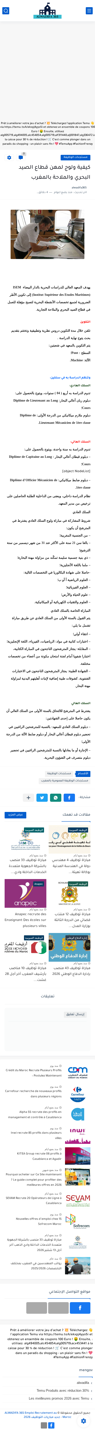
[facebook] (80, 1308)
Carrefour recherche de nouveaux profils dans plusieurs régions (33, 1094)
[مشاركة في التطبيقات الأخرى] (28, 798)
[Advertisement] (47, 73)
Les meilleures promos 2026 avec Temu (59, 1398)
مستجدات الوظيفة (75, 157)
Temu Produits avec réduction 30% (63, 1390)
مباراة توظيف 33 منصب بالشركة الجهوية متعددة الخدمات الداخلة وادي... (27, 866)
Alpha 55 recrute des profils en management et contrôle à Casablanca (35, 1115)
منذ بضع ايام (80, 855)
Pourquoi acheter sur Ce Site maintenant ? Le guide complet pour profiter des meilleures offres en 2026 (34, 1180)
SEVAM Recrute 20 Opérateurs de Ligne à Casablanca (34, 1201)
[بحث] (5, 10)
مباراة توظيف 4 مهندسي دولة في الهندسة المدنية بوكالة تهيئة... (71, 866)
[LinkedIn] (58, 1308)
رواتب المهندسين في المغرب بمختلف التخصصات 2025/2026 (36, 1266)
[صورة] (77, 1072)
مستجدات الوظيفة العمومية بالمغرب (64, 781)
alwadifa (83, 1383)
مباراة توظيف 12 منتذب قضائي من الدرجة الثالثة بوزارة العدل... (72, 920)
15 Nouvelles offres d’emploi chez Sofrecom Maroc (39, 1222)
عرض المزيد (15, 815)
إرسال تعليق (75, 1014)
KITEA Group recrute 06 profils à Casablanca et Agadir (39, 1156)
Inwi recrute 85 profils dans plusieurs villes (36, 1136)
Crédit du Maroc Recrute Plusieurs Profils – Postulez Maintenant (34, 1073)
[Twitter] (36, 1308)
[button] (69, 798)
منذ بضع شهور (50, 1170)
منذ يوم (54, 1065)
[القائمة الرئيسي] (89, 10)
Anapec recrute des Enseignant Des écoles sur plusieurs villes (25, 920)
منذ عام (54, 1258)
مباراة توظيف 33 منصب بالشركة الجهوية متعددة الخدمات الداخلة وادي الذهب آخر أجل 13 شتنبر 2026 (34, 1245)
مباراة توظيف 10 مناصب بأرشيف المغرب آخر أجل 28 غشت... (25, 974)
